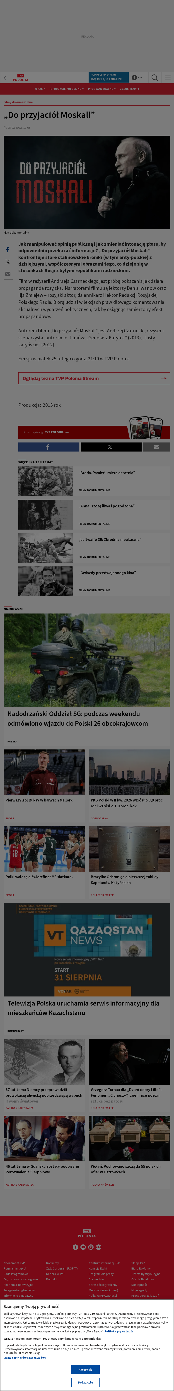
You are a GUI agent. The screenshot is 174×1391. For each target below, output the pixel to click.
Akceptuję (85, 1370)
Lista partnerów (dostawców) (25, 1358)
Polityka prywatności (119, 1331)
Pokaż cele (85, 1382)
